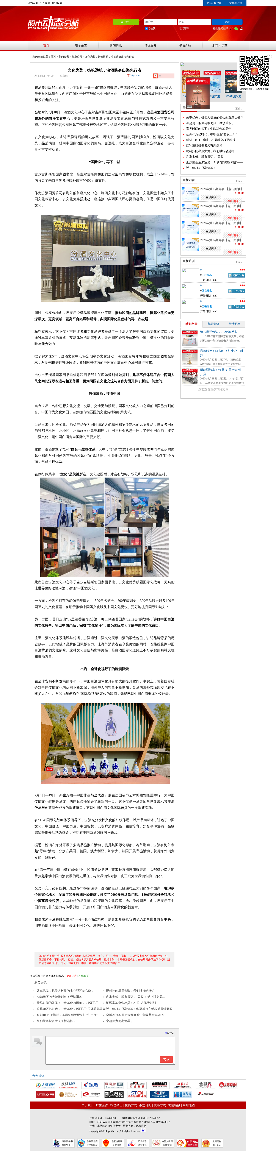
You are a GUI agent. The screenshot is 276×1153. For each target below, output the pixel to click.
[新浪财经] (205, 1094)
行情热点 (235, 324)
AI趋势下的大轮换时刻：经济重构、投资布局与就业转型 (61, 997)
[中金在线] (137, 1085)
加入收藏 (45, 3)
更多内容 (71, 975)
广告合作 (102, 1105)
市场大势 (213, 324)
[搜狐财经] (68, 1085)
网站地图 (189, 1105)
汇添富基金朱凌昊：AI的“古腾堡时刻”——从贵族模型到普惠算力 (134, 1003)
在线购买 (83, 975)
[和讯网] (91, 1085)
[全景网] (91, 1094)
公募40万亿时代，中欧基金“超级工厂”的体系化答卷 (71, 1009)
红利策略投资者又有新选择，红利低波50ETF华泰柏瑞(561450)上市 (62, 1021)
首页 (46, 45)
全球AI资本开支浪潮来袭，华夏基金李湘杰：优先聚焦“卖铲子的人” (136, 1015)
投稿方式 (131, 1105)
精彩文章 (191, 324)
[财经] (68, 1094)
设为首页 (33, 3)
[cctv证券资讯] (159, 1094)
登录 (227, 21)
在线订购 (232, 201)
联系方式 (160, 1105)
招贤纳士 (116, 1105)
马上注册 (126, 21)
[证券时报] (137, 1094)
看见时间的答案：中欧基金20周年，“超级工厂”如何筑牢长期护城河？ (68, 1003)
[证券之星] (182, 1085)
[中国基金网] (159, 1085)
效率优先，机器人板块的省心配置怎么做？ (65, 990)
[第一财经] (114, 1094)
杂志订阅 (145, 1105)
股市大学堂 (219, 45)
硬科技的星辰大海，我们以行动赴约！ (131, 990)
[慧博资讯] (228, 1085)
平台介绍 (185, 45)
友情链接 (174, 1105)
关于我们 (88, 1105)
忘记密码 (184, 28)
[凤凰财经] (114, 1085)
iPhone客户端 (214, 3)
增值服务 (150, 45)
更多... (238, 108)
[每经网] (182, 1094)
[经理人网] (45, 1094)
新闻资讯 (116, 45)
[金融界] (205, 1085)
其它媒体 (57, 3)
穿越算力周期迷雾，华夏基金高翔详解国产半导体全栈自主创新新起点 (139, 1021)
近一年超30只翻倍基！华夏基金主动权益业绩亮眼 (139, 1009)
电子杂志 (81, 45)
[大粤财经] (45, 1085)
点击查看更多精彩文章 (213, 389)
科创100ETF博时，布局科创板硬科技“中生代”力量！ (67, 1015)
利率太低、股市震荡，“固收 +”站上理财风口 (136, 997)
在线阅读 (211, 197)
